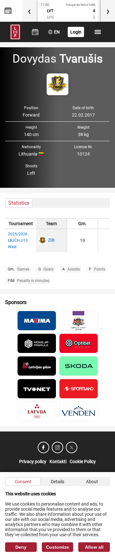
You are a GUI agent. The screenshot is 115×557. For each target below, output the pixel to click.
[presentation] (29, 11)
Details (57, 481)
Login (75, 31)
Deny (21, 547)
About (92, 481)
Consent (23, 481)
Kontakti (58, 461)
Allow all (94, 547)
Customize (57, 547)
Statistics (18, 203)
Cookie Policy (83, 461)
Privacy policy (32, 461)
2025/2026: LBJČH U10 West (18, 240)
